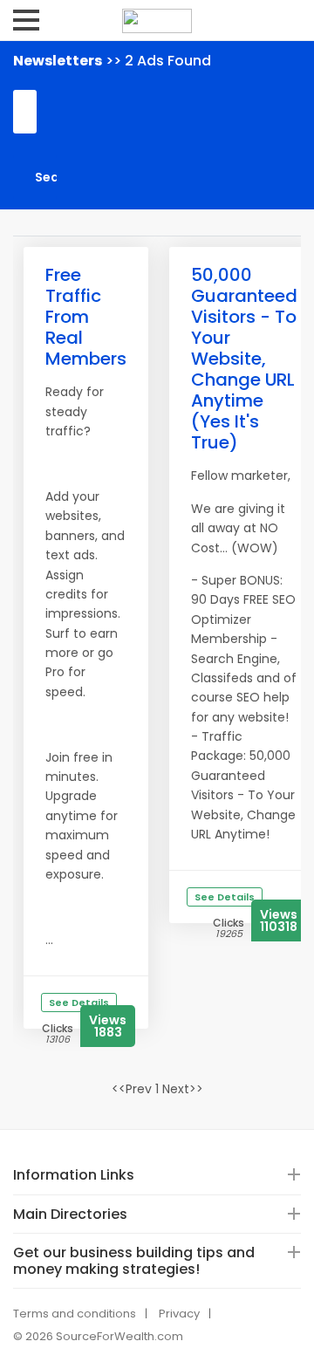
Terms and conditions (74, 1313)
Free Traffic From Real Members (85, 317)
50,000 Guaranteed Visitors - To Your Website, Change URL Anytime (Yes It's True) (244, 359)
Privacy (179, 1313)
